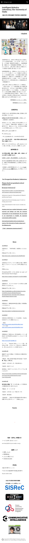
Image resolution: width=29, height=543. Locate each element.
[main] (14, 11)
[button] (2, 2)
